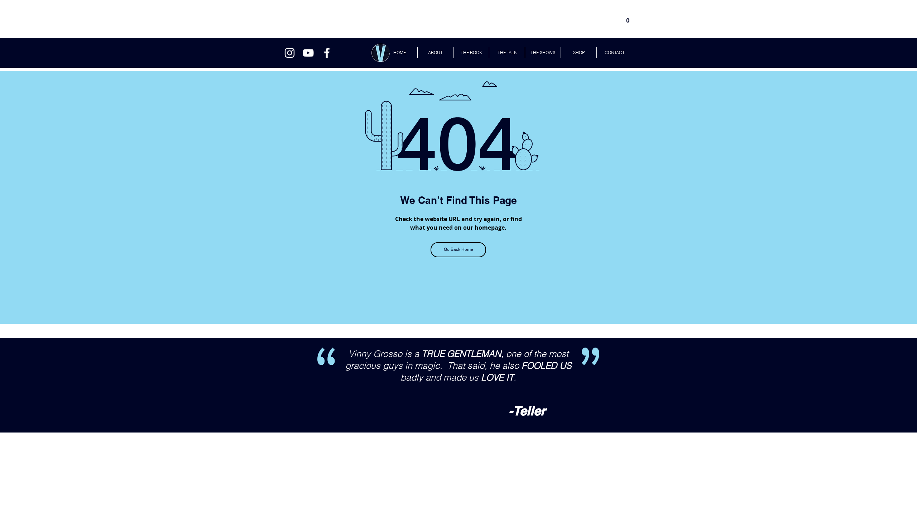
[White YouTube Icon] (308, 52)
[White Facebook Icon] (326, 52)
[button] (627, 17)
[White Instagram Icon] (289, 52)
